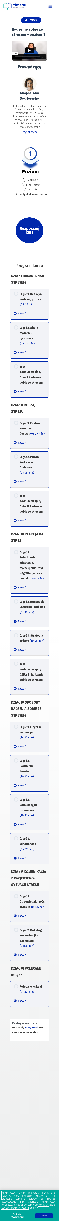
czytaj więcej (30, 132)
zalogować (31, 1027)
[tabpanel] (29, 135)
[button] (50, 6)
